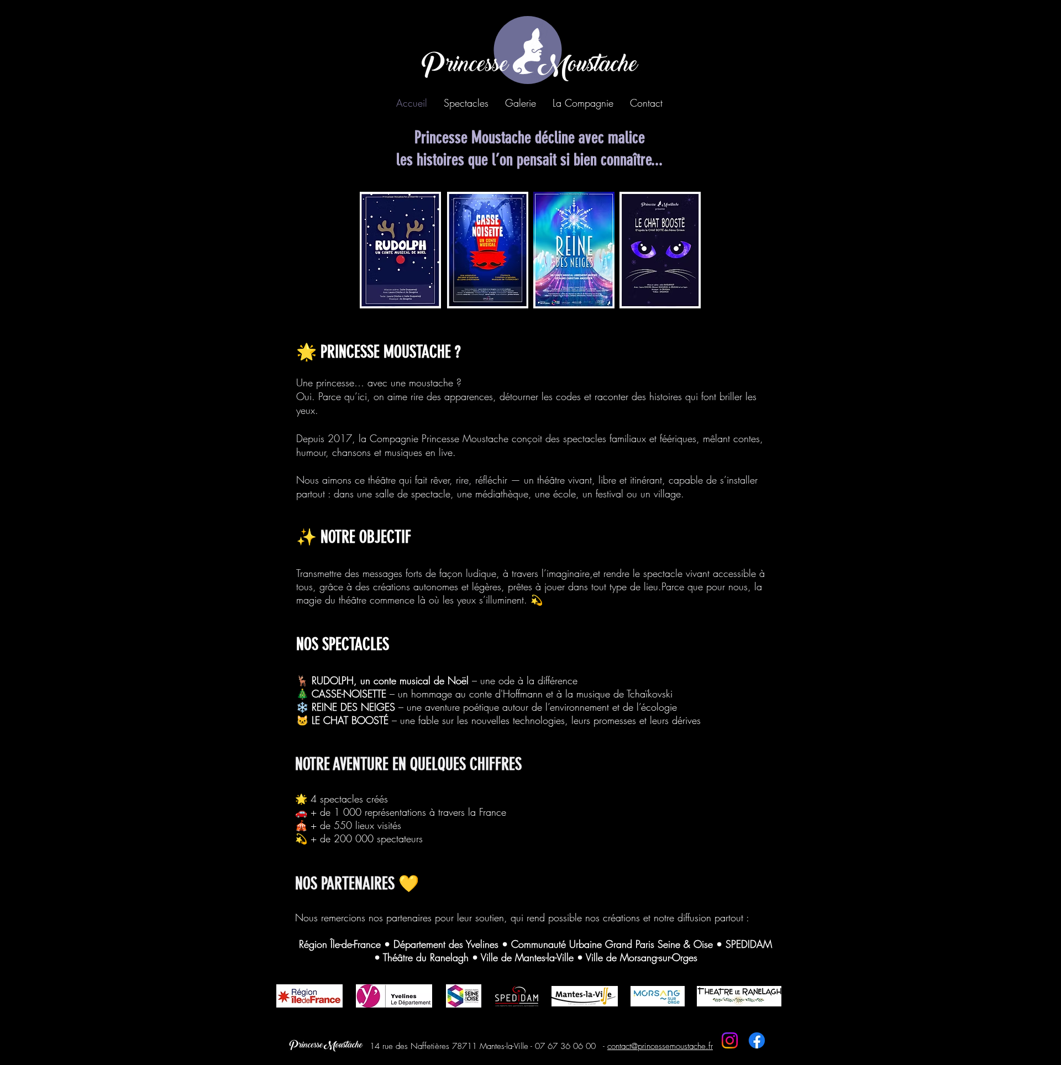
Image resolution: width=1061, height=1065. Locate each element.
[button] (466, 102)
